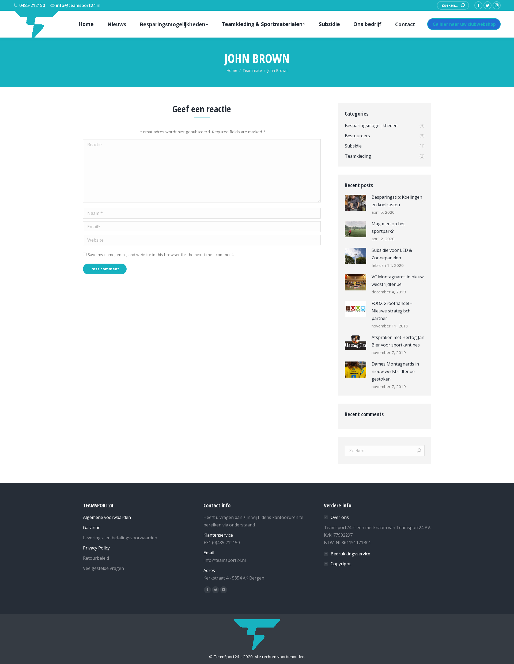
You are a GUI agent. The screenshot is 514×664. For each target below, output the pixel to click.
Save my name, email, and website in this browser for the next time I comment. (161, 254)
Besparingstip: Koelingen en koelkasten (397, 201)
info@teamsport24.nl (78, 5)
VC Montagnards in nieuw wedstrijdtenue (398, 280)
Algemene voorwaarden (107, 517)
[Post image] (355, 203)
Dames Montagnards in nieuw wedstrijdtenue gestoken (395, 371)
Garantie (91, 527)
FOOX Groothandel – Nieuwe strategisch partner (392, 310)
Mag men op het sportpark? (388, 227)
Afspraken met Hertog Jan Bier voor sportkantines (398, 341)
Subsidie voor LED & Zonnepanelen (392, 254)
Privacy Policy (96, 548)
